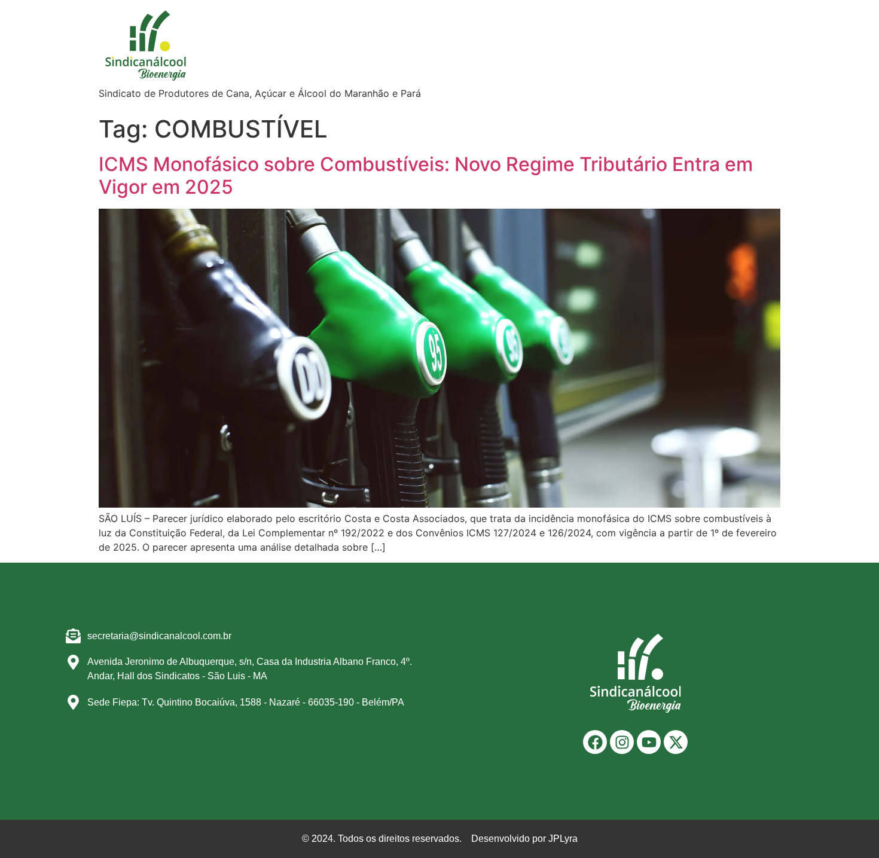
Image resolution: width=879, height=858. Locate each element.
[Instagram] (622, 742)
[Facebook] (595, 742)
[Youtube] (649, 742)
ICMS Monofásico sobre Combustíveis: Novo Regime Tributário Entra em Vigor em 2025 (426, 175)
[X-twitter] (676, 742)
